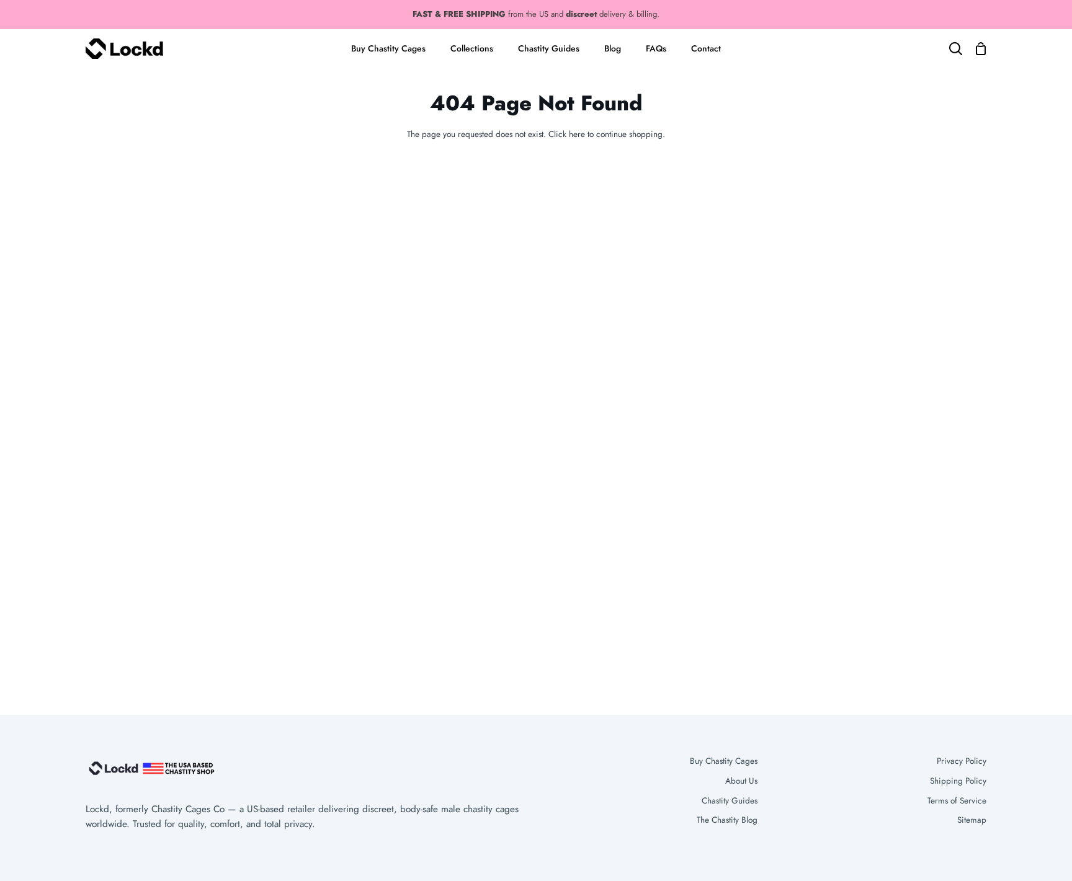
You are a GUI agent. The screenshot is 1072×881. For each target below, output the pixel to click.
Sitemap (971, 819)
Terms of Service (956, 800)
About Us (741, 780)
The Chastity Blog (727, 819)
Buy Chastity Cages (723, 761)
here (577, 134)
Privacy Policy (961, 761)
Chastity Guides (729, 800)
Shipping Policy (958, 780)
